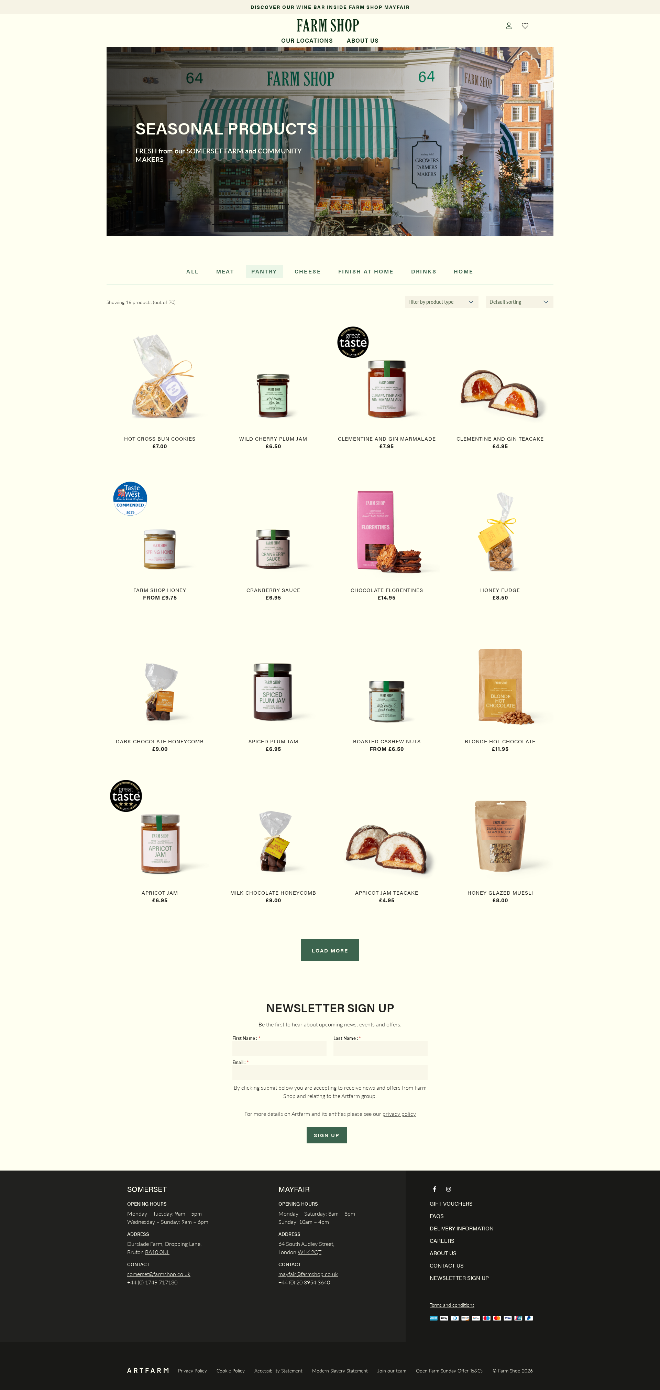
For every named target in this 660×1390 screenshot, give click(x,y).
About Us (363, 40)
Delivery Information (462, 1228)
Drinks (424, 271)
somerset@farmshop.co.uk (158, 1274)
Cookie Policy (231, 1370)
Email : (240, 1062)
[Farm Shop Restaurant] (328, 25)
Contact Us (447, 1265)
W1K (304, 1252)
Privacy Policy (192, 1370)
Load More (330, 950)
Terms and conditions (452, 1304)
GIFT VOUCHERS (451, 1203)
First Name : (246, 1038)
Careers (442, 1240)
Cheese (308, 271)
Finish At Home (366, 271)
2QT (315, 1252)
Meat (225, 271)
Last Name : (347, 1038)
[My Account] (509, 25)
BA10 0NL (157, 1252)
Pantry (264, 271)
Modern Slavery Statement (340, 1370)
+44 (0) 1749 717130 (152, 1282)
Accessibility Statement (278, 1370)
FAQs (437, 1216)
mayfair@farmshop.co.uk (308, 1274)
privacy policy (399, 1114)
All (192, 271)
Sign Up (327, 1135)
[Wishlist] (525, 25)
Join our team (391, 1370)
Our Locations (307, 40)
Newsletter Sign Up (459, 1278)
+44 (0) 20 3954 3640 (304, 1282)
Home (464, 271)
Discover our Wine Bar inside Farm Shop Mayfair (330, 6)
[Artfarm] (147, 1370)
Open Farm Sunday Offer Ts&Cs (449, 1370)
